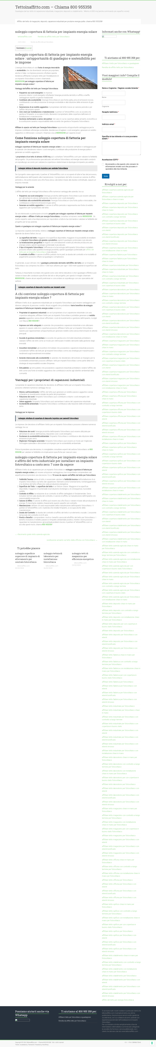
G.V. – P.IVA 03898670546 (133, 1042)
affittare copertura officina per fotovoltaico (119, 392)
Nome (104, 97)
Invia (106, 176)
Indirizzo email (108, 124)
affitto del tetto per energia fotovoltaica (118, 1000)
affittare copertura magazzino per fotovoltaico (121, 341)
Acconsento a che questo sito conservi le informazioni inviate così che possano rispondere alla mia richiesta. (121, 166)
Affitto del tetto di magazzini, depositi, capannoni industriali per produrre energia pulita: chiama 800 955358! (59, 21)
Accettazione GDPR (110, 160)
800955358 (19, 81)
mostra (28, 48)
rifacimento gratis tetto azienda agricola (32, 534)
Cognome (105, 106)
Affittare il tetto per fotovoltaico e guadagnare (120, 63)
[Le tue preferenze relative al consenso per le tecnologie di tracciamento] (152, 1043)
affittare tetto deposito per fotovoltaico (118, 631)
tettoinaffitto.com (25, 37)
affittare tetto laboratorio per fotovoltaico (119, 784)
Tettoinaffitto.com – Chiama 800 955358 (53, 7)
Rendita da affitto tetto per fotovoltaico (54, 37)
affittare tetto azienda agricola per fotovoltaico (121, 573)
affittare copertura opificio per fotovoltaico (119, 443)
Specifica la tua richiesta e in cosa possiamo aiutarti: (119, 137)
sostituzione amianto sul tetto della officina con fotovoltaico (72, 540)
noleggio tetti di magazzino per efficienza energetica (83, 556)
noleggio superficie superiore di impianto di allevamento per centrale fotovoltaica (27, 557)
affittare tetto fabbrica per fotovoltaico (117, 682)
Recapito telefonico (110, 112)
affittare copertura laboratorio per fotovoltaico (121, 289)
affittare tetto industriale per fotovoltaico (118, 706)
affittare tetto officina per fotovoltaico (117, 880)
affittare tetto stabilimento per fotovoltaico (119, 976)
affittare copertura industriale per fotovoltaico (120, 265)
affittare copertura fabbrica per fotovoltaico (119, 254)
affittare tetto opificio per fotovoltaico (117, 931)
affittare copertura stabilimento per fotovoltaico (121, 494)
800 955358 (33, 321)
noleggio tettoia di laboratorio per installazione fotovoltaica (53, 557)
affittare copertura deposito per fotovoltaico (120, 203)
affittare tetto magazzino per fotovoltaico (119, 835)
